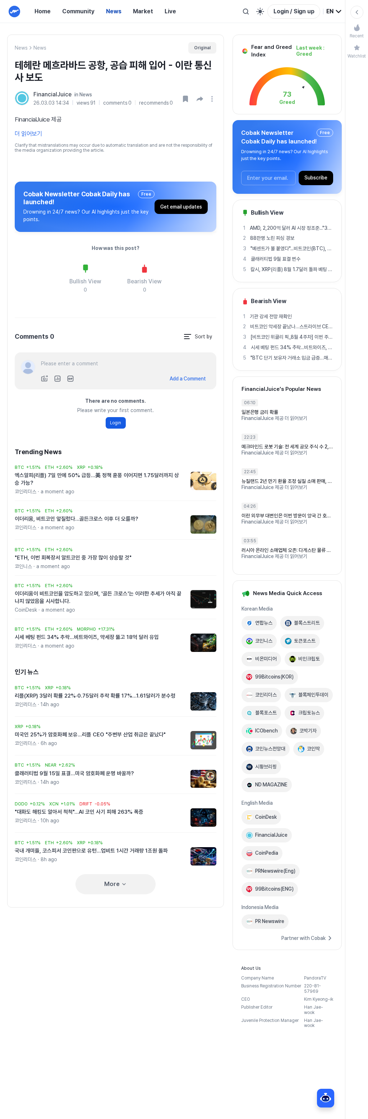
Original (202, 47)
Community (78, 11)
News (113, 11)
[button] (200, 99)
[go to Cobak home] (14, 11)
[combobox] (334, 11)
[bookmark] (185, 99)
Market (143, 11)
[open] (213, 99)
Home (42, 11)
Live (170, 11)
